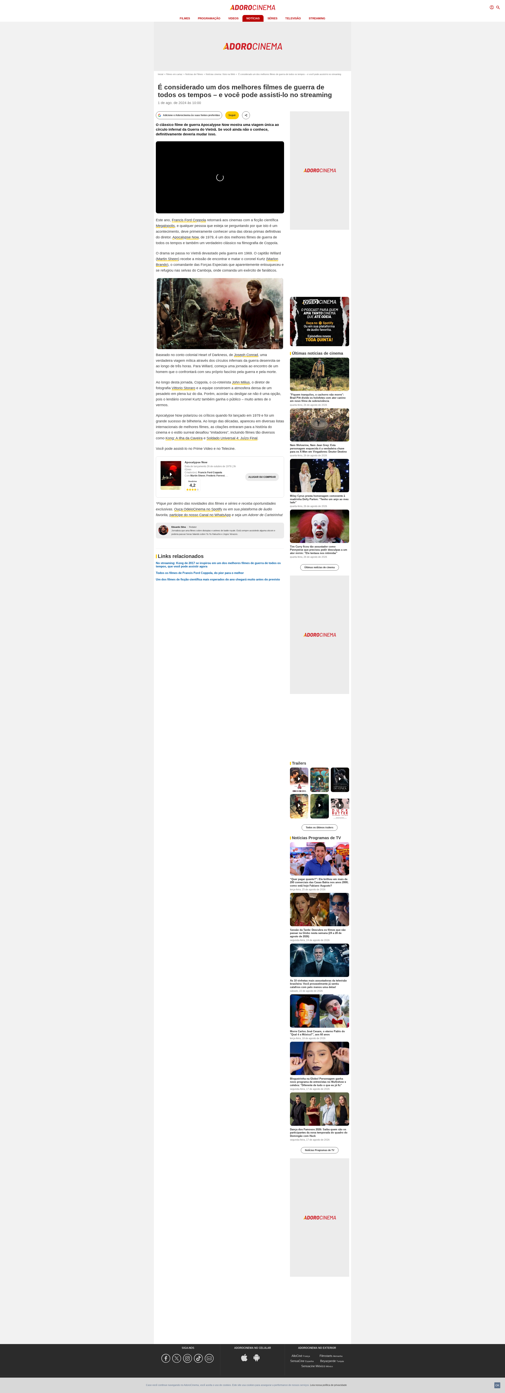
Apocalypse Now (185, 237)
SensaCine (297, 1361)
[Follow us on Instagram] (188, 1358)
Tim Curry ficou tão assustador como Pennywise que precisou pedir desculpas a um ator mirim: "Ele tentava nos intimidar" (318, 550)
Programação (209, 18)
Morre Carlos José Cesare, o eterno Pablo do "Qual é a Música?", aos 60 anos (317, 1033)
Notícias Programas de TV (319, 1150)
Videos (233, 18)
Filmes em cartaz (174, 74)
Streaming (317, 18)
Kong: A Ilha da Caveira (184, 438)
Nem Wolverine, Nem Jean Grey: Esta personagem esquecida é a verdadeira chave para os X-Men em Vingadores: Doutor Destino (318, 448)
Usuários (192, 481)
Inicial (160, 74)
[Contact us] (210, 1358)
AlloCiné (297, 1355)
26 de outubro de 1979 (219, 466)
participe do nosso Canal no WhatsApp (200, 515)
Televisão (293, 18)
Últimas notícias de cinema (319, 567)
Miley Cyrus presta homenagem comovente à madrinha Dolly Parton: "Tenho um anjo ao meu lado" (319, 499)
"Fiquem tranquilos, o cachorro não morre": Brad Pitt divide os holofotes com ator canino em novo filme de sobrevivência (318, 397)
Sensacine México (313, 1366)
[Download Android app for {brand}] (258, 1357)
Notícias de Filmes (194, 74)
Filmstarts (326, 1355)
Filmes (185, 18)
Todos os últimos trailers (319, 827)
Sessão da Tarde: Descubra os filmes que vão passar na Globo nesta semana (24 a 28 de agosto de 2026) (318, 933)
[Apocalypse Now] (171, 475)
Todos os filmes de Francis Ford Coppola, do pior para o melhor (200, 573)
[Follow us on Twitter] (177, 1358)
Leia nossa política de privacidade (328, 1385)
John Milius (241, 382)
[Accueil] (252, 7)
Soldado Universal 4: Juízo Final (232, 438)
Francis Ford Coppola (189, 220)
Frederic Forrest (215, 475)
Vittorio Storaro (183, 388)
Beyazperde (328, 1361)
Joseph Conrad (246, 355)
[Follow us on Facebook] (166, 1358)
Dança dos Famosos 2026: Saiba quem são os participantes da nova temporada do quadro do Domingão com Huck (318, 1132)
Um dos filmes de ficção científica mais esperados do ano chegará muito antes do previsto (218, 579)
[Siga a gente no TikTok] (199, 1358)
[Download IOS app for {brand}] (246, 1357)
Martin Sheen (167, 259)
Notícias (253, 18)
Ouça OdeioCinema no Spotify (198, 509)
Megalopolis (165, 226)
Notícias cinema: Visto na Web (220, 74)
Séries (272, 18)
